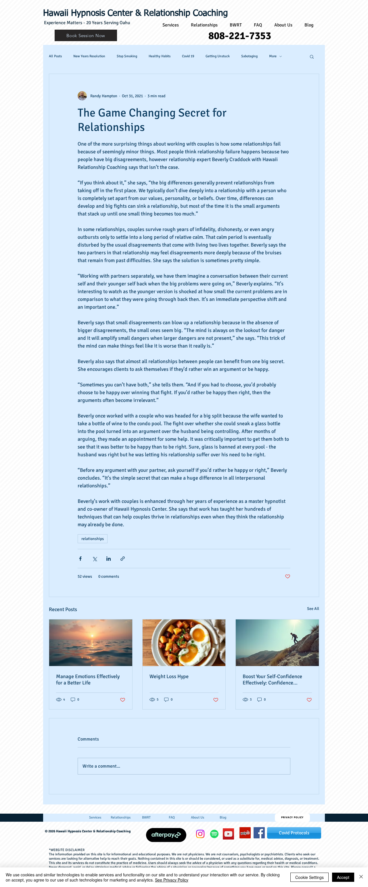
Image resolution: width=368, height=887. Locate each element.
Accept (343, 877)
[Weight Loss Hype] (184, 642)
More (273, 56)
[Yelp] (245, 832)
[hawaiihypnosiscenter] (259, 832)
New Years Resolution (89, 56)
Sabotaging (249, 56)
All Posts (55, 56)
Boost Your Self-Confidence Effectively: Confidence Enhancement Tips (272, 679)
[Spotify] (214, 834)
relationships (92, 538)
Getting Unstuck (218, 56)
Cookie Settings (309, 877)
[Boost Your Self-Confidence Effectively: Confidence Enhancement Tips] (277, 642)
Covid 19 (188, 56)
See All (313, 608)
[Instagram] (200, 834)
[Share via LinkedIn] (108, 558)
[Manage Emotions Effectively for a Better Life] (90, 642)
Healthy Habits (159, 56)
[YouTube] (228, 834)
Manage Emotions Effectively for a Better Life (88, 679)
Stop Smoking (127, 56)
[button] (312, 56)
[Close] (361, 877)
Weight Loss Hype (169, 676)
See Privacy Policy (171, 880)
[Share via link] (122, 558)
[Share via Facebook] (80, 558)
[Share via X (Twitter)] (94, 558)
